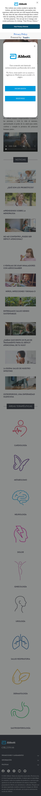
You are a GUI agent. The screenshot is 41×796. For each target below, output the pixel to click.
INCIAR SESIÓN (20, 88)
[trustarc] (26, 37)
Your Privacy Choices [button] (21, 27)
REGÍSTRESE (20, 98)
